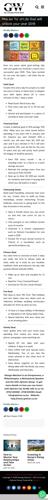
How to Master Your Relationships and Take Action (11, 460)
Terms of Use (23, 475)
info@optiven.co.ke (18, 395)
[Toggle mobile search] (37, 7)
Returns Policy (36, 475)
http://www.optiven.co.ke (24, 398)
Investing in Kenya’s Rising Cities (35, 457)
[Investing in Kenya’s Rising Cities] (36, 445)
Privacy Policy (11, 475)
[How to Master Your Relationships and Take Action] (12, 445)
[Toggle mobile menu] (43, 7)
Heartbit (36, 480)
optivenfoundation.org (19, 245)
